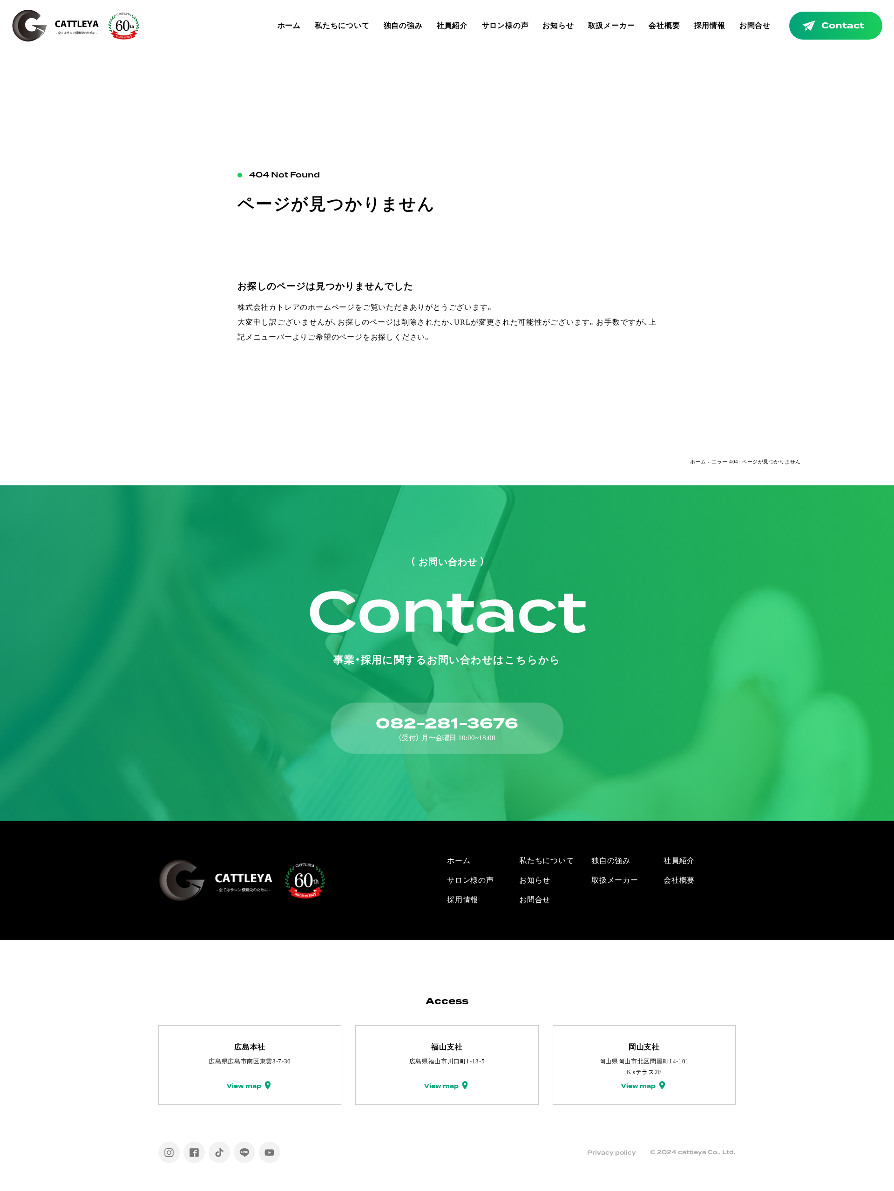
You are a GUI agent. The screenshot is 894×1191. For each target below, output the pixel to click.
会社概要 (664, 25)
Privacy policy (611, 1153)
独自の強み (403, 25)
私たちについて (342, 25)
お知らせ (558, 25)
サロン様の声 (505, 25)
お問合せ (755, 25)
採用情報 (709, 25)
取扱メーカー (611, 25)
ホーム (289, 25)
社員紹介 (452, 25)
